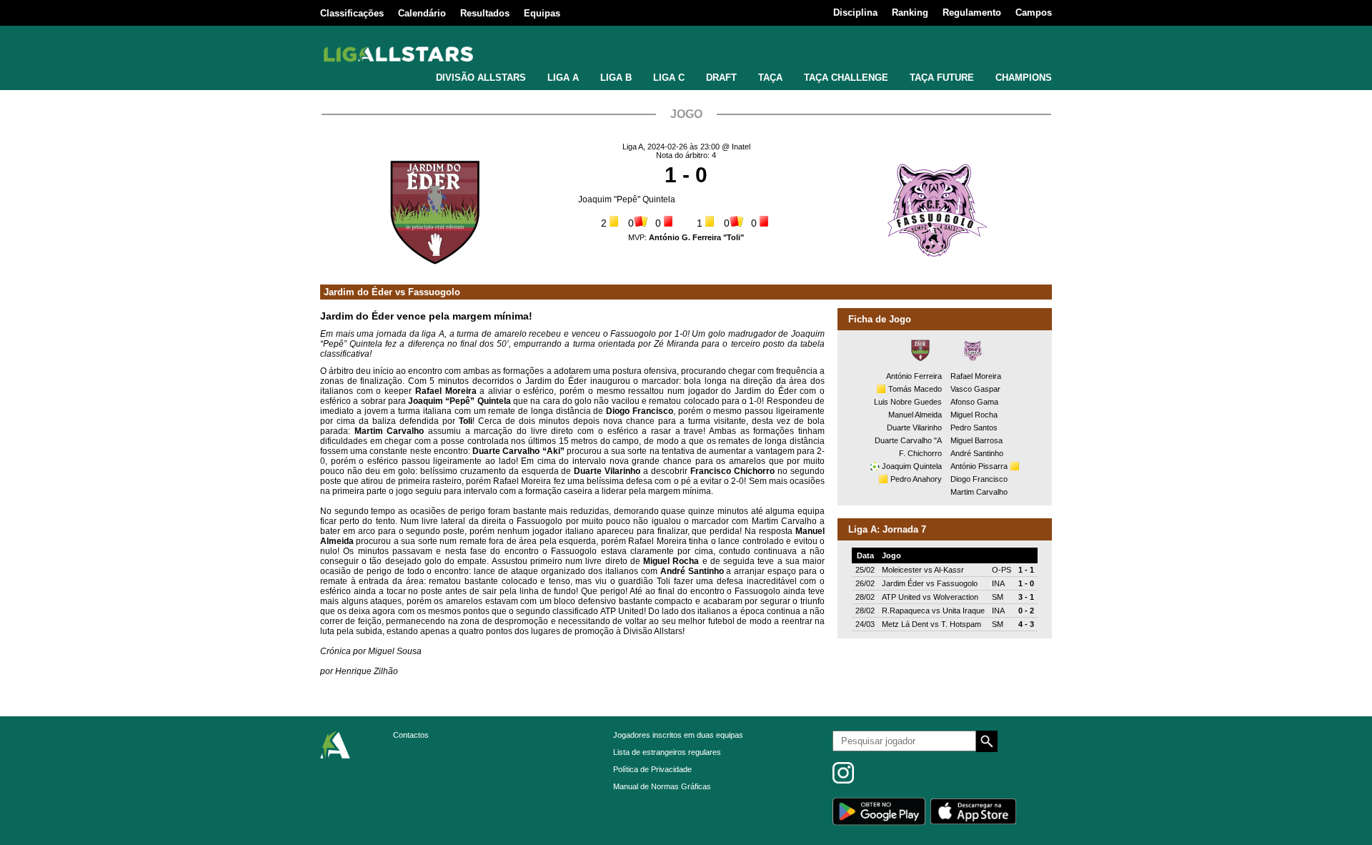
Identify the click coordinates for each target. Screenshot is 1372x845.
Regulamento (972, 12)
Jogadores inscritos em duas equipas (678, 735)
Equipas (542, 13)
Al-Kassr (949, 569)
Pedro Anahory (916, 479)
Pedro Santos (974, 427)
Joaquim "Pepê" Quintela (626, 199)
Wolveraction (955, 597)
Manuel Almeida (915, 414)
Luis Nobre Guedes (908, 401)
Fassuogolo (434, 292)
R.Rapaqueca (906, 610)
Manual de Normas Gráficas (662, 786)
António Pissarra (979, 466)
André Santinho (976, 453)
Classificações (352, 13)
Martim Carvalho (979, 492)
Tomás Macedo (915, 389)
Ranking (910, 12)
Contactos (411, 735)
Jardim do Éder (358, 292)
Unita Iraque (964, 610)
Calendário (422, 13)
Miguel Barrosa (976, 440)
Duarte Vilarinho (914, 427)
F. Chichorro (920, 453)
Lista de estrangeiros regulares (667, 752)
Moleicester (902, 569)
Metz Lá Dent (905, 624)
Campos (1033, 12)
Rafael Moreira (975, 376)
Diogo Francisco (979, 479)
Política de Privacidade (652, 769)
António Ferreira (914, 376)
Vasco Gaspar (975, 389)
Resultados (484, 13)
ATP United (901, 597)
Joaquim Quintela (912, 466)
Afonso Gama (974, 401)
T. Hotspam (961, 624)
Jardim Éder (903, 583)
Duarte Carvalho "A (908, 440)
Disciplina (855, 12)
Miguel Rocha (974, 414)
